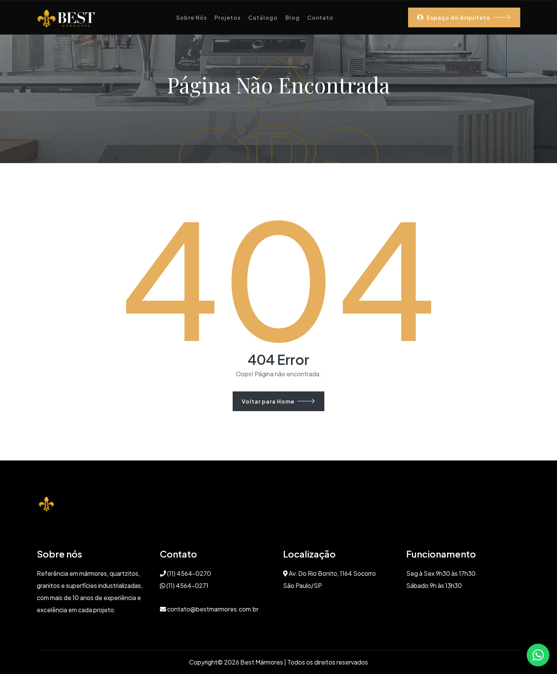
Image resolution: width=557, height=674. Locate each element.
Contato (320, 17)
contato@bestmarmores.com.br (212, 609)
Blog (292, 17)
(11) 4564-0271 (186, 585)
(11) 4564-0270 (188, 573)
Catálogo (263, 17)
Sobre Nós (191, 17)
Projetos (227, 17)
